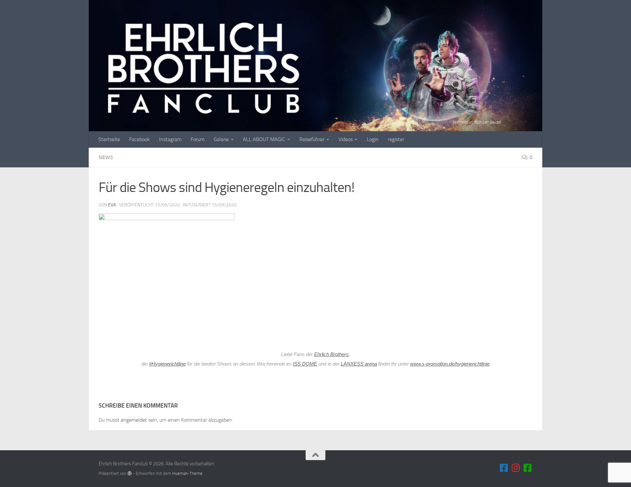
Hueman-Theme (187, 473)
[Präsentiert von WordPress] (130, 473)
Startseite (109, 139)
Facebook (139, 139)
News (106, 157)
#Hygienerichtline (167, 364)
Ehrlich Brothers (331, 354)
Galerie (221, 139)
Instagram (170, 139)
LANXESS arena (359, 364)
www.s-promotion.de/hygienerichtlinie (450, 364)
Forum (197, 139)
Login (373, 139)
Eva (112, 205)
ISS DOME (305, 364)
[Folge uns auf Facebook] (504, 468)
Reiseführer (311, 139)
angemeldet (134, 420)
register (396, 139)
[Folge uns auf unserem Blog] (527, 468)
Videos (346, 139)
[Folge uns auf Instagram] (516, 468)
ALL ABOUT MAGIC (264, 139)
